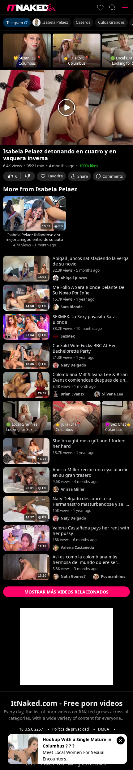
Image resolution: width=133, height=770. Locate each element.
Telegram (14, 22)
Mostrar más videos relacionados (66, 592)
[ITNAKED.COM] (31, 7)
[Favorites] (100, 7)
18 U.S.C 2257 (31, 729)
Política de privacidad (70, 729)
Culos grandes (111, 22)
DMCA (103, 729)
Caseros (83, 22)
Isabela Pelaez (55, 22)
